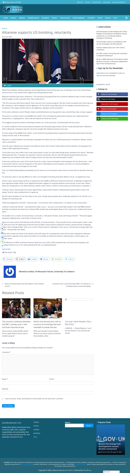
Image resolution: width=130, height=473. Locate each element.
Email (52, 379)
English (107, 471)
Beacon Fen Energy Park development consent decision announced (110, 446)
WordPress (87, 470)
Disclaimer (106, 2)
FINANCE (22, 18)
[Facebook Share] (2, 224)
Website (5, 389)
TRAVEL (54, 18)
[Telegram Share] (2, 245)
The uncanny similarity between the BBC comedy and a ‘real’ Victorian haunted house (16, 324)
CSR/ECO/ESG (65, 18)
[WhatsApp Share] (2, 241)
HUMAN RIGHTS (33, 18)
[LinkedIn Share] (2, 233)
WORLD (13, 18)
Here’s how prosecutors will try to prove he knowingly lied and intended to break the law (47, 324)
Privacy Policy (96, 2)
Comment (6, 352)
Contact (87, 2)
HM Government (105, 452)
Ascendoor (69, 470)
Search (67, 422)
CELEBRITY (91, 18)
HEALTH (108, 18)
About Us (80, 2)
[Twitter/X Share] (2, 228)
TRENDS (36, 422)
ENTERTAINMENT (79, 18)
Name (5, 379)
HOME (5, 18)
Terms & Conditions (118, 2)
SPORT (100, 18)
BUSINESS (45, 18)
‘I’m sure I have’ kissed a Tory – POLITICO (78, 323)
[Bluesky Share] (2, 237)
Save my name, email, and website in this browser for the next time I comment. (34, 399)
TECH (115, 18)
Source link (6, 249)
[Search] (126, 17)
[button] (2, 249)
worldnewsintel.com (26, 464)
